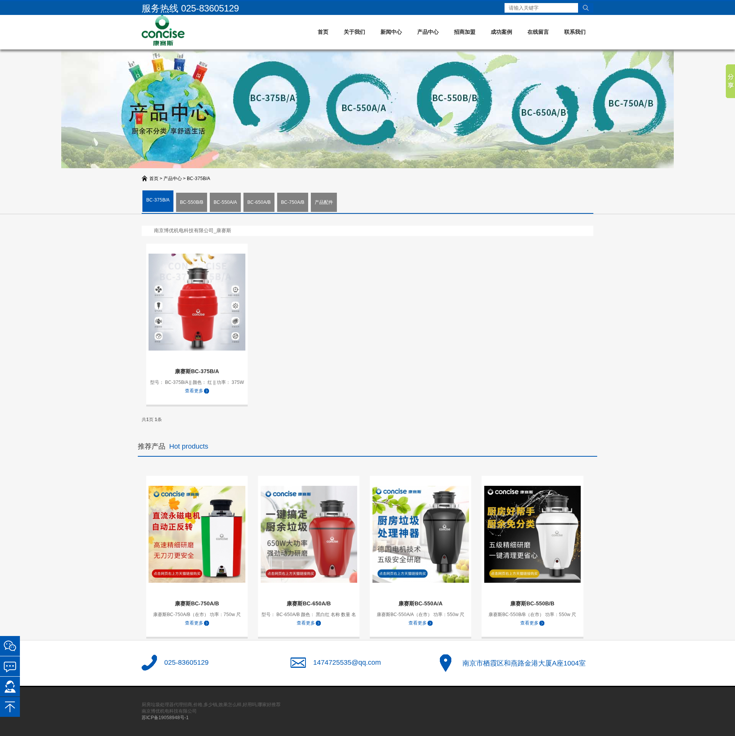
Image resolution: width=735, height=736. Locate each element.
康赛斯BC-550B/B (532, 603)
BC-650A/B (259, 202)
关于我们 (354, 32)
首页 (323, 32)
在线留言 (538, 32)
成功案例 (501, 32)
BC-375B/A (198, 178)
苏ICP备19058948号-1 (165, 717)
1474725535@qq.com (347, 662)
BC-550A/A (225, 202)
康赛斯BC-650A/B (309, 603)
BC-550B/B (191, 202)
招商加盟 (464, 32)
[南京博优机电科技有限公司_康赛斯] (163, 30)
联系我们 (575, 32)
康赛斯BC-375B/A (197, 371)
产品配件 (324, 202)
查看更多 (194, 390)
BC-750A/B (292, 202)
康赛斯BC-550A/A (421, 603)
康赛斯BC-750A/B (197, 603)
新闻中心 (391, 32)
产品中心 (428, 32)
